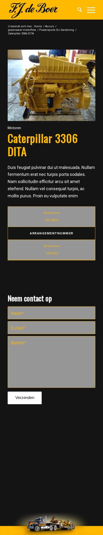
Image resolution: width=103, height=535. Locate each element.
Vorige (18, 85)
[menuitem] (77, 9)
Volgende (84, 85)
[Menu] (88, 9)
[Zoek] (77, 9)
